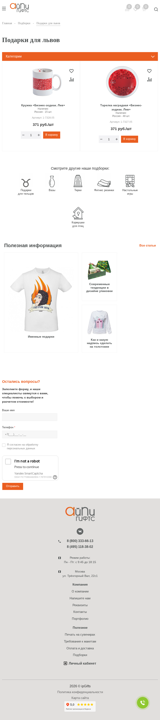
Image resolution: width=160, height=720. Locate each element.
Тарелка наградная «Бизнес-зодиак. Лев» (121, 107)
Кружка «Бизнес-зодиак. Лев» (43, 105)
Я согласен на (22, 446)
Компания (80, 584)
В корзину (51, 134)
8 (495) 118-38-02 (80, 546)
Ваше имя (8, 410)
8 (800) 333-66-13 (80, 541)
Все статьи (147, 245)
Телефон (8, 427)
